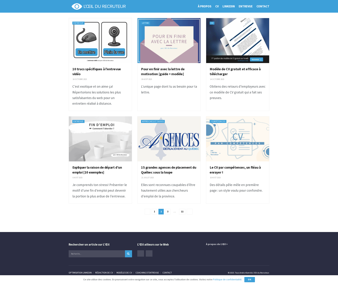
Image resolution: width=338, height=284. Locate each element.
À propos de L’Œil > (217, 244)
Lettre (145, 23)
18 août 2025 (146, 79)
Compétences (218, 121)
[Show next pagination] (189, 211)
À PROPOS (204, 6)
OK (249, 279)
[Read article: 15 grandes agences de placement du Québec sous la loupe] (169, 138)
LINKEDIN (229, 6)
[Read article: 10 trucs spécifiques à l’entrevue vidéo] (100, 40)
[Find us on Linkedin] (140, 253)
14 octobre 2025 (217, 79)
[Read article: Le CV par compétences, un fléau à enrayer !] (237, 138)
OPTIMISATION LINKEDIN (80, 272)
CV (217, 6)
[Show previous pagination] (147, 211)
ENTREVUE (246, 6)
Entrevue (78, 23)
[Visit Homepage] (98, 6)
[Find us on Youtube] (157, 253)
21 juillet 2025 (147, 177)
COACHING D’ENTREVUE (147, 272)
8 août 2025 (77, 177)
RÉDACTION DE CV (104, 272)
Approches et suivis (153, 121)
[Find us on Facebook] (149, 253)
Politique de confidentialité (227, 279)
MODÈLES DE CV (124, 272)
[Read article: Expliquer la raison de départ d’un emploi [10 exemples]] (100, 138)
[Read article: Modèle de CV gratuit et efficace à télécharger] (237, 40)
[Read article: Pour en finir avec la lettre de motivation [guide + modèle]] (169, 40)
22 (182, 211)
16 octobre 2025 (79, 79)
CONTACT (262, 6)
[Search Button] (128, 253)
